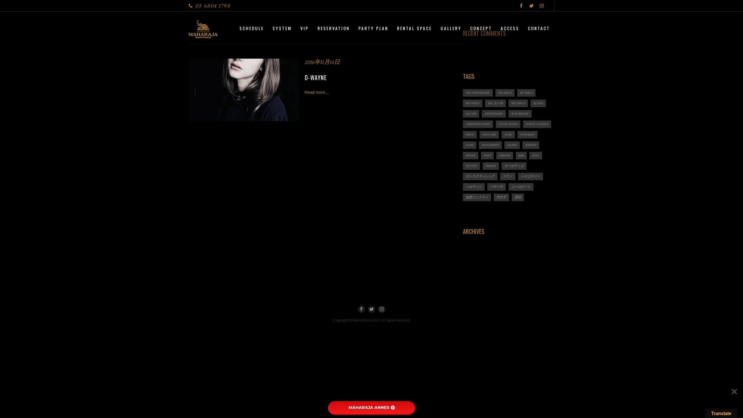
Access (510, 28)
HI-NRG (512, 145)
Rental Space (414, 28)
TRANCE (491, 166)
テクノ (508, 176)
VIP (304, 28)
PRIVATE (504, 155)
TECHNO (471, 166)
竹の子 (501, 197)
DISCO (470, 134)
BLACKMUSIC (520, 114)
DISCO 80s (489, 134)
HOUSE (470, 155)
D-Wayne (316, 77)
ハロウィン (474, 187)
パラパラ (496, 187)
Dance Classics (537, 124)
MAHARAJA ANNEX (369, 407)
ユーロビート (521, 187)
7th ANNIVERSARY (478, 93)
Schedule (251, 28)
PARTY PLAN (373, 28)
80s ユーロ (495, 103)
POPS (487, 155)
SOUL (535, 155)
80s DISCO (472, 103)
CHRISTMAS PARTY (478, 124)
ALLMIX (538, 103)
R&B (521, 155)
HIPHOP (530, 145)
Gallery (451, 28)
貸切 (518, 197)
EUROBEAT (527, 134)
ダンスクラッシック (480, 176)
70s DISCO (505, 93)
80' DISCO (526, 93)
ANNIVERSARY (494, 114)
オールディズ (514, 166)
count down (508, 124)
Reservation (334, 28)
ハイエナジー (530, 176)
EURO (508, 134)
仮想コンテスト (477, 197)
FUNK (469, 145)
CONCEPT (481, 28)
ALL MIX (471, 114)
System (282, 28)
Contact (539, 28)
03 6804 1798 (212, 5)
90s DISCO (518, 103)
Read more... (317, 92)
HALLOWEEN (490, 145)
